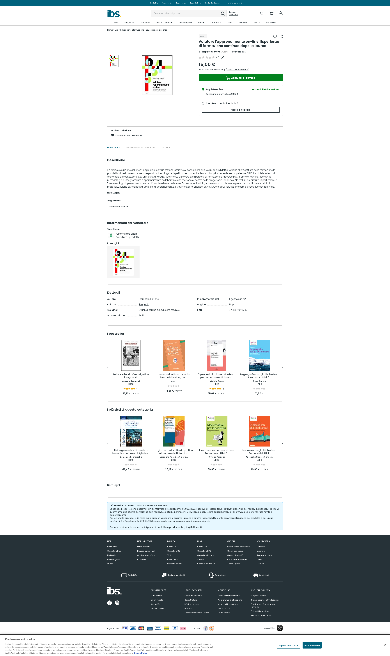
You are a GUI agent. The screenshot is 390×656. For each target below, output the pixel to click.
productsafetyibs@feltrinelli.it (185, 527)
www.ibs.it (243, 511)
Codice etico (224, 612)
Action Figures (233, 563)
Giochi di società (235, 555)
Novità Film (202, 546)
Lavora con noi (225, 608)
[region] (195, 645)
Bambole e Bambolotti (237, 559)
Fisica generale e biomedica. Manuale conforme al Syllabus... (131, 452)
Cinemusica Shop (216, 69)
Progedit (236, 51)
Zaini (259, 559)
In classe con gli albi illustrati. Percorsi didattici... (259, 452)
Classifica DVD (204, 551)
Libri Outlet (112, 555)
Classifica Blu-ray (205, 555)
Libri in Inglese (113, 559)
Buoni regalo (181, 3)
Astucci (260, 563)
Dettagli (165, 147)
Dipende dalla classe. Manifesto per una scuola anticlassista (216, 376)
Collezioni (141, 559)
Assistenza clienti (235, 3)
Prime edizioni (143, 546)
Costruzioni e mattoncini (238, 546)
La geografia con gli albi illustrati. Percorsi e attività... (259, 376)
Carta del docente (212, 3)
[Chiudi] (385, 644)
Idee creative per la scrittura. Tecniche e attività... (216, 452)
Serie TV (200, 559)
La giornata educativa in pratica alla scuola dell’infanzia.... (174, 452)
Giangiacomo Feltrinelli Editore (265, 600)
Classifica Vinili (174, 563)
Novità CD (171, 546)
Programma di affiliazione (230, 600)
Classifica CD (173, 551)
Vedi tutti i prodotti (127, 237)
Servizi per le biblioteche (228, 595)
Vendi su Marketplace (228, 604)
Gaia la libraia (158, 608)
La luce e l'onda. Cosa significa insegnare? (131, 376)
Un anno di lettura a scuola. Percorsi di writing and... (174, 376)
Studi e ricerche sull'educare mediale (159, 310)
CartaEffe (154, 3)
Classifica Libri (114, 551)
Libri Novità (112, 546)
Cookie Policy (140, 652)
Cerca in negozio (240, 109)
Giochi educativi (235, 551)
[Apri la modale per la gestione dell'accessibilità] (280, 628)
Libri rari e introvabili (146, 551)
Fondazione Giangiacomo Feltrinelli (263, 605)
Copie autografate (146, 555)
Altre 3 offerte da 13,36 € (237, 69)
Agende (261, 551)
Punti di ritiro (167, 3)
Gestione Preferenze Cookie (196, 612)
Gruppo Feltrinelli (258, 595)
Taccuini (261, 546)
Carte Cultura (195, 3)
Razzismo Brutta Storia (261, 615)
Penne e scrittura (265, 555)
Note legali (114, 485)
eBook (110, 563)
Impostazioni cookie (288, 645)
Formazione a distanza (118, 206)
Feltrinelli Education (260, 611)
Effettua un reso (191, 604)
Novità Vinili (172, 559)
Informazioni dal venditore (140, 147)
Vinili (169, 555)
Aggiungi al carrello (243, 77)
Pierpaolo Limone (210, 51)
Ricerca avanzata (233, 13)
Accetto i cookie (312, 645)
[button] (223, 13)
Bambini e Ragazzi (206, 563)
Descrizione (113, 147)
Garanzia (188, 608)
